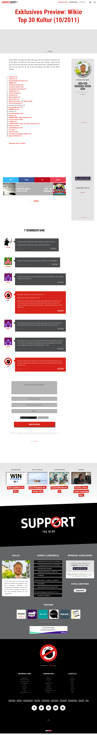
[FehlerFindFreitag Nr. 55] (59, 483)
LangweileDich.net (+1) (16, 107)
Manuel (8, 282)
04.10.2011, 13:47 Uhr (21, 328)
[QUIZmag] (54, 614)
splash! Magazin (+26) (15, 128)
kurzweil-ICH (48, 688)
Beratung (63, 700)
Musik (72, 681)
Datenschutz (73, 700)
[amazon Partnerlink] (21, 614)
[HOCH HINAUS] (48, 720)
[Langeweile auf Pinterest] (62, 707)
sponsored (55, 700)
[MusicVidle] (43, 614)
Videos (48, 692)
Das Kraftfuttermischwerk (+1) (18, 81)
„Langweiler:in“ (75, 565)
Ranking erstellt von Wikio (17, 143)
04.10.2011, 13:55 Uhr (21, 348)
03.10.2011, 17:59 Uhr (21, 248)
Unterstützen (28, 700)
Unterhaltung (24, 674)
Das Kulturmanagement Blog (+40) (20, 134)
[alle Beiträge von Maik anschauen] (82, 68)
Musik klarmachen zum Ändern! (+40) (20, 101)
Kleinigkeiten (24, 683)
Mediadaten (45, 700)
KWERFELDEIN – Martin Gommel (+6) (20, 117)
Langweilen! (80, 590)
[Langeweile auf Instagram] (48, 707)
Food (72, 678)
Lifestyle (72, 674)
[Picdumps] (64, 614)
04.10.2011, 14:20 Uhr (21, 368)
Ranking (87, 86)
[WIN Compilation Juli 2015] (15, 483)
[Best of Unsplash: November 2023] (37, 483)
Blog (80, 83)
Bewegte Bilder (48, 683)
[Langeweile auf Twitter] (41, 707)
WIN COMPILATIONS (16, 469)
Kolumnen (72, 679)
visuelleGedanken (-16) (16, 113)
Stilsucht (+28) (13, 132)
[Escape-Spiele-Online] (75, 614)
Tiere (72, 690)
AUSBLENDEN (50, 51)
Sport (72, 685)
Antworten (53, 248)
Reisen (72, 683)
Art (48, 681)
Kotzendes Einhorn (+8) (16, 87)
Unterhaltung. (63, 2)
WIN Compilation (24, 692)
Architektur (48, 679)
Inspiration (48, 674)
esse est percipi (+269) (16, 119)
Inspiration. (73, 2)
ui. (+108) (12, 130)
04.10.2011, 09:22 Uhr (21, 310)
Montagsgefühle (25, 681)
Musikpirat (8, 266)
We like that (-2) (14, 99)
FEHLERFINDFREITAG (59, 469)
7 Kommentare (82, 94)
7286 (50, 666)
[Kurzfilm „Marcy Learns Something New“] (81, 484)
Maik (8, 300)
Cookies (81, 700)
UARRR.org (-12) (14, 109)
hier (20, 433)
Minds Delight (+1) (14, 97)
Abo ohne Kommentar (43, 417)
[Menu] (90, 2)
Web (85, 83)
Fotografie (48, 687)
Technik (72, 688)
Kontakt (37, 700)
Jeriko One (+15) (14, 126)
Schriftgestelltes (48, 690)
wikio (82, 88)
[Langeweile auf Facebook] (34, 707)
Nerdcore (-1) (13, 79)
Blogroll (12, 700)
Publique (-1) (13, 121)
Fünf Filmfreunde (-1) (15, 103)
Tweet (11, 180)
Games (24, 688)
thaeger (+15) (13, 77)
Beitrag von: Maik (83, 80)
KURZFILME (81, 469)
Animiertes (48, 678)
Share (26, 180)
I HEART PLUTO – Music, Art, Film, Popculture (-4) (24, 123)
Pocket (58, 180)
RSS (87, 700)
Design (48, 685)
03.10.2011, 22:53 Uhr (21, 264)
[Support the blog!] (48, 524)
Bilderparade (24, 678)
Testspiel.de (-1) (13, 91)
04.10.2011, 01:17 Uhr (21, 282)
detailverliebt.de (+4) (15, 136)
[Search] (94, 2)
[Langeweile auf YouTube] (55, 707)
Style (72, 687)
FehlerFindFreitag (24, 679)
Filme (24, 685)
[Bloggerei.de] (48, 730)
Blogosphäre (79, 86)
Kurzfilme (24, 687)
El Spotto (8, 247)
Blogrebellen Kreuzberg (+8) (17, 89)
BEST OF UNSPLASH (38, 469)
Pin (42, 180)
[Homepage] (11, 2)
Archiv (19, 700)
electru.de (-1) (13, 95)
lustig (24, 690)
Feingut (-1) (12, 115)
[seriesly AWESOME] (32, 614)
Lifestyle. (82, 2)
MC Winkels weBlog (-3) (16, 85)
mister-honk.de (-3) (15, 93)
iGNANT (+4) (13, 83)
